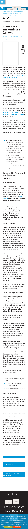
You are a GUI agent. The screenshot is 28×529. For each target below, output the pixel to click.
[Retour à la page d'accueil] (14, 3)
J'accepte (8, 527)
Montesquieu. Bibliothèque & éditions (14, 76)
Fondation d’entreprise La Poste (13, 114)
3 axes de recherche (12, 13)
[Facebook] (12, 8)
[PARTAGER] (8, 18)
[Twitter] (22, 8)
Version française (18, 11)
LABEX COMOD (10, 11)
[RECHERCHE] (3, 8)
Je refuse (17, 527)
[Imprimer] (4, 18)
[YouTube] (16, 6)
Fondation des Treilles (11, 112)
